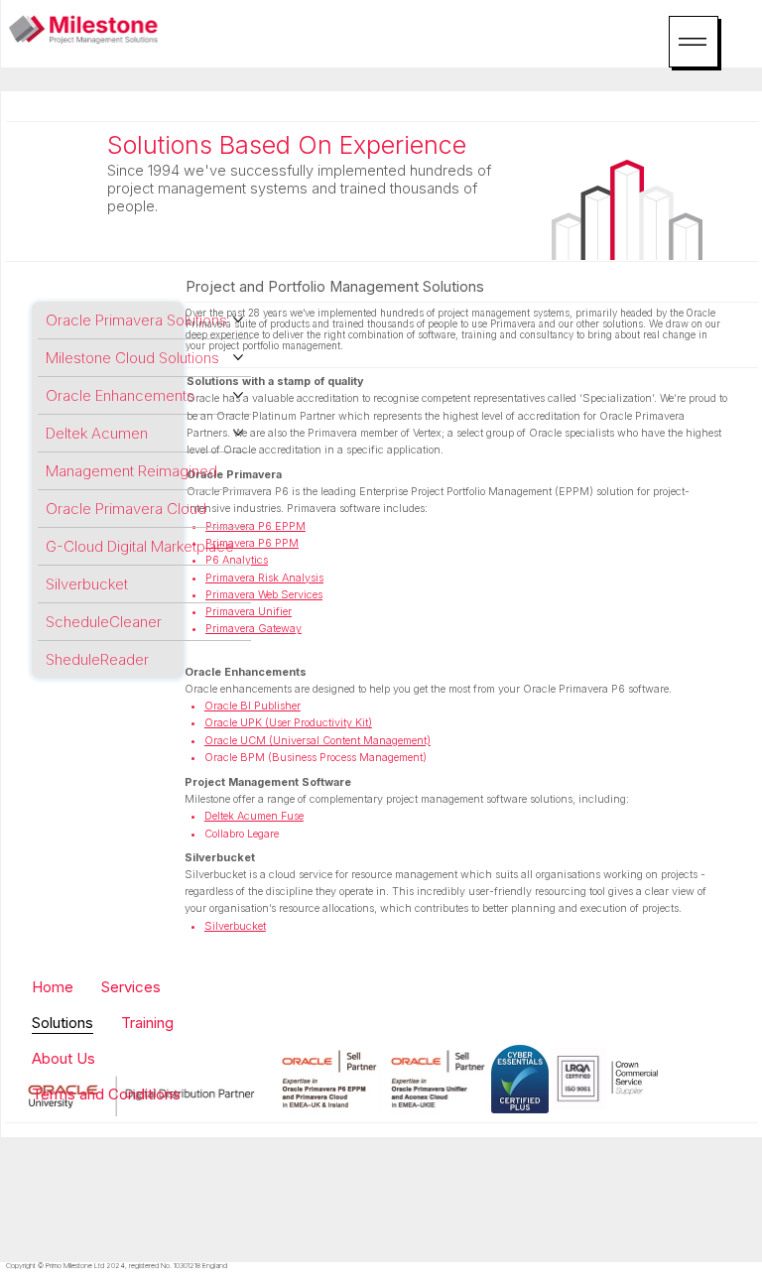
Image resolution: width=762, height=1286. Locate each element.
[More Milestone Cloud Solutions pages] (238, 357)
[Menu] (693, 41)
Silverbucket (220, 857)
